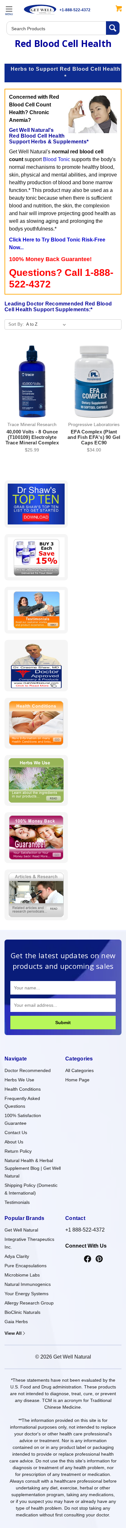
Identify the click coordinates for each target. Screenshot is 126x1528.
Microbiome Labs (22, 1275)
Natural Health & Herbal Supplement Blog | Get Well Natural (33, 1168)
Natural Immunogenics (28, 1284)
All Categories (79, 1070)
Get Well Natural (21, 1229)
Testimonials (17, 1202)
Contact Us (16, 1132)
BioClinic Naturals (22, 1312)
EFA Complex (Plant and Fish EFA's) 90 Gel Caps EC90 (94, 437)
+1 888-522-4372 (85, 1229)
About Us (14, 1141)
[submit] (113, 28)
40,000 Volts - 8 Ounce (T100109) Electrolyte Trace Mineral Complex (32, 437)
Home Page (77, 1079)
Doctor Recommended (28, 1070)
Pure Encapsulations (26, 1265)
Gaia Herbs (16, 1321)
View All (13, 1333)
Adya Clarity (17, 1256)
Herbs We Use (19, 1079)
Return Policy (18, 1151)
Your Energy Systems (26, 1293)
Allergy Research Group (29, 1302)
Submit (63, 1022)
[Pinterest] (99, 1259)
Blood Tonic (56, 159)
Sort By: (16, 324)
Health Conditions (23, 1089)
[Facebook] (87, 1259)
